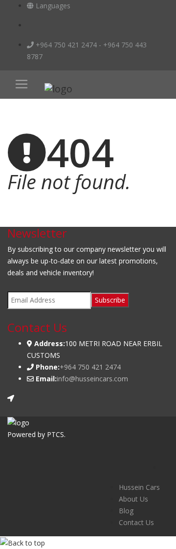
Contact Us (136, 522)
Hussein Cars (139, 487)
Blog (126, 510)
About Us (133, 499)
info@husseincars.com (92, 378)
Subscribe (110, 300)
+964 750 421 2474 (90, 367)
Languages (52, 5)
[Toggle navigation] (21, 84)
